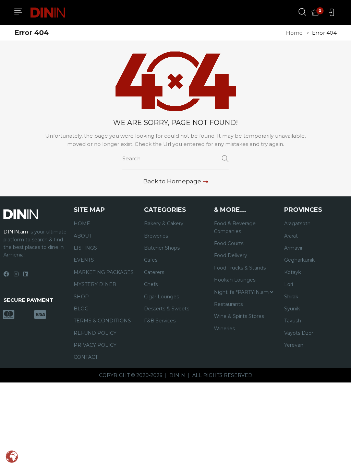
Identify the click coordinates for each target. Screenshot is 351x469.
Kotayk (292, 272)
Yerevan (293, 345)
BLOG (81, 309)
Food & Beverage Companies (235, 227)
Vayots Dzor (298, 333)
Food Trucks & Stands (240, 268)
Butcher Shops (162, 248)
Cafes (150, 260)
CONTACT (86, 357)
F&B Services (160, 321)
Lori (288, 284)
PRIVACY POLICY (95, 345)
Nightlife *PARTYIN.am (242, 292)
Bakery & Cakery (163, 223)
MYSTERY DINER (95, 284)
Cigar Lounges (161, 297)
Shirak (291, 297)
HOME (82, 223)
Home (294, 33)
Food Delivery (230, 255)
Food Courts (228, 243)
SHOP (81, 297)
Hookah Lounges (234, 280)
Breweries (156, 236)
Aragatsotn (297, 223)
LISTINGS (85, 248)
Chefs (151, 284)
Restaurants (228, 304)
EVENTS (84, 260)
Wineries (224, 328)
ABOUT (83, 236)
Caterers (154, 272)
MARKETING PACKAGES (104, 272)
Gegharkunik (299, 260)
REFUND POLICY (95, 333)
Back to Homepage (172, 181)
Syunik (292, 309)
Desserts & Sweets (166, 309)
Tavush (292, 321)
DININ (177, 375)
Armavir (293, 248)
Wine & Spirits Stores (239, 316)
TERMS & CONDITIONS (102, 321)
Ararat (291, 236)
